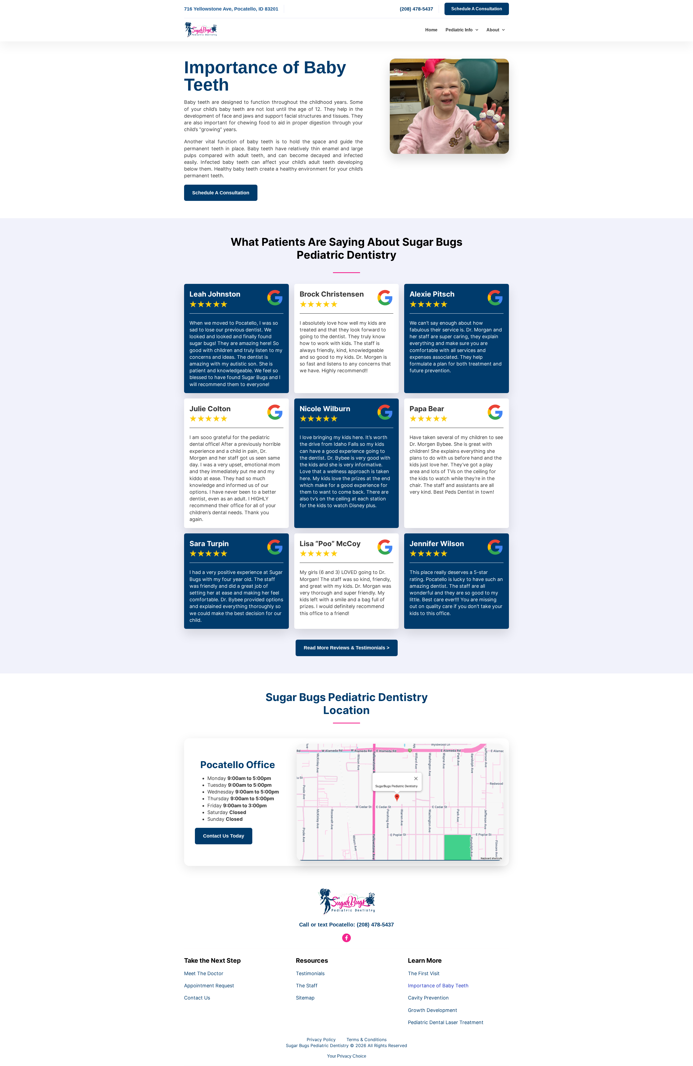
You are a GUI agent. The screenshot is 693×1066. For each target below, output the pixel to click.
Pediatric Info (459, 30)
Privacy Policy (321, 1039)
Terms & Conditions (366, 1039)
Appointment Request (209, 985)
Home (431, 30)
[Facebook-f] (346, 938)
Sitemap (305, 998)
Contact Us (197, 998)
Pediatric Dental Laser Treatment (445, 1022)
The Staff (307, 985)
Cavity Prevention (428, 998)
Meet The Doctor (203, 973)
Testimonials (310, 973)
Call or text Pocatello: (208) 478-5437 (346, 925)
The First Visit (424, 973)
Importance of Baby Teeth (438, 985)
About (492, 30)
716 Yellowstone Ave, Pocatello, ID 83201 (231, 9)
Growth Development (432, 1010)
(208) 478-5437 (416, 9)
